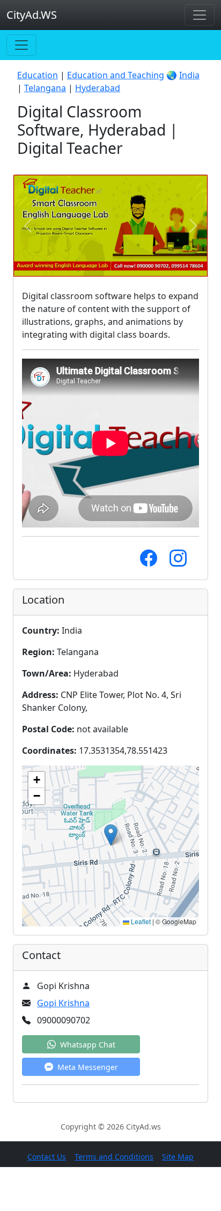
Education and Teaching (115, 75)
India (189, 75)
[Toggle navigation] (200, 15)
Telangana (45, 88)
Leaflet (140, 921)
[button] (110, 835)
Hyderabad (97, 88)
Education (37, 75)
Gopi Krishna (63, 1003)
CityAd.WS (31, 15)
